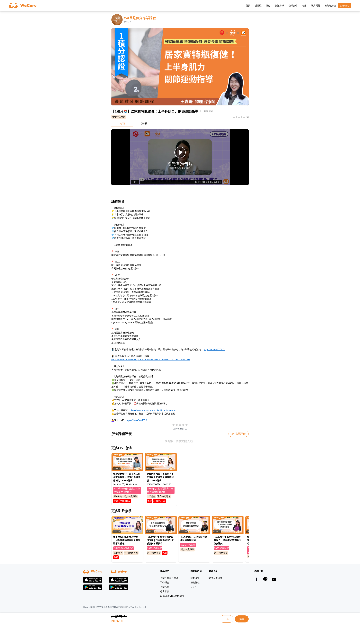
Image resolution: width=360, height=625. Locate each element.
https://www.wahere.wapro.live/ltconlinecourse (153, 410)
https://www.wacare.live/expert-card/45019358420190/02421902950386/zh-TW (150, 359)
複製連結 (208, 111)
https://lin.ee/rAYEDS (214, 349)
